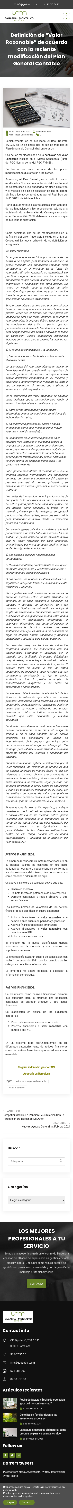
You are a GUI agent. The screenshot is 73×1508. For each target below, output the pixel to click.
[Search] (61, 1160)
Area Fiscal (14, 134)
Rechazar (26, 1502)
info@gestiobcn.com (27, 4)
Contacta (36, 1283)
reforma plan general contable (31, 1081)
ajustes (29, 1496)
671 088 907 (17, 1371)
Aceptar (10, 1502)
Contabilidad (27, 134)
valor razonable (16, 1087)
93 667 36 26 (53, 4)
